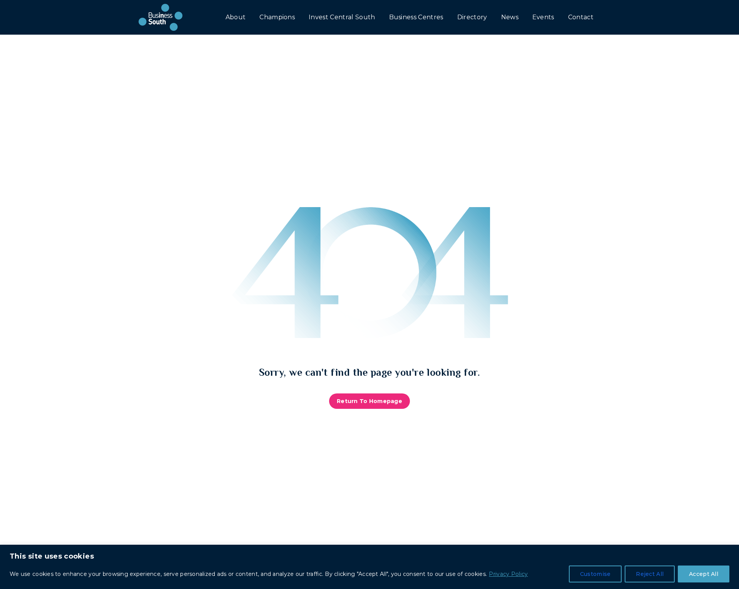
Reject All (650, 574)
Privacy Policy (508, 574)
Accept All (703, 574)
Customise (595, 574)
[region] (369, 567)
